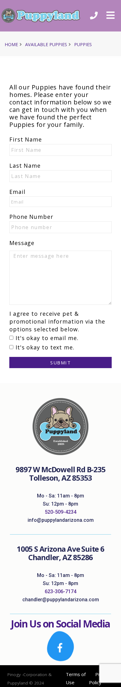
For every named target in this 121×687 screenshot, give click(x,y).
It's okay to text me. (45, 347)
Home (11, 44)
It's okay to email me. (47, 337)
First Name (25, 139)
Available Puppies (46, 44)
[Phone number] (94, 16)
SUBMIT (60, 362)
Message (21, 242)
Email (17, 191)
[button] (110, 15)
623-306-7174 (60, 591)
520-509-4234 (60, 512)
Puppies (83, 44)
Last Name (25, 165)
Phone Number (31, 216)
